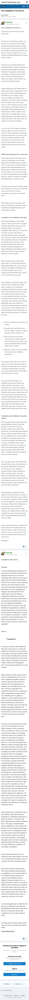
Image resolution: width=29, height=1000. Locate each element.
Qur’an (14, 16)
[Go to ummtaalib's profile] (3, 23)
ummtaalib (5, 15)
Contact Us (16, 995)
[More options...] (26, 23)
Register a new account (14, 963)
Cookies (22, 995)
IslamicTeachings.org (10, 2)
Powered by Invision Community (14, 997)
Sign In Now (14, 974)
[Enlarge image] (10, 639)
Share (7, 984)
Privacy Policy (8, 995)
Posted (12, 24)
